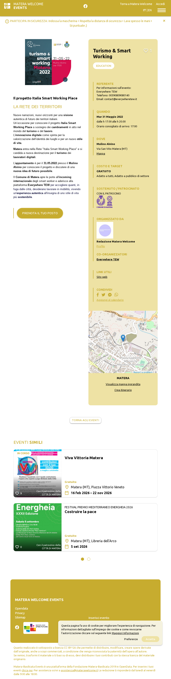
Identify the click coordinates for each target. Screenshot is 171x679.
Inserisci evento (98, 618)
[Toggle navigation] (161, 10)
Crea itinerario (123, 389)
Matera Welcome (28, 6)
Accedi (160, 4)
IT (144, 10)
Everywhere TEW (108, 259)
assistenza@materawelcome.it (79, 670)
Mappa (101, 153)
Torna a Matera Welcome (136, 4)
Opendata (21, 608)
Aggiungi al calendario (110, 299)
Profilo (101, 246)
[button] (82, 559)
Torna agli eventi (85, 420)
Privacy (20, 613)
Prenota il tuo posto (40, 213)
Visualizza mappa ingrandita (123, 384)
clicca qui (27, 670)
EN (150, 10)
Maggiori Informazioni (125, 633)
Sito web (102, 276)
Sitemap (20, 617)
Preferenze (131, 639)
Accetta (150, 639)
